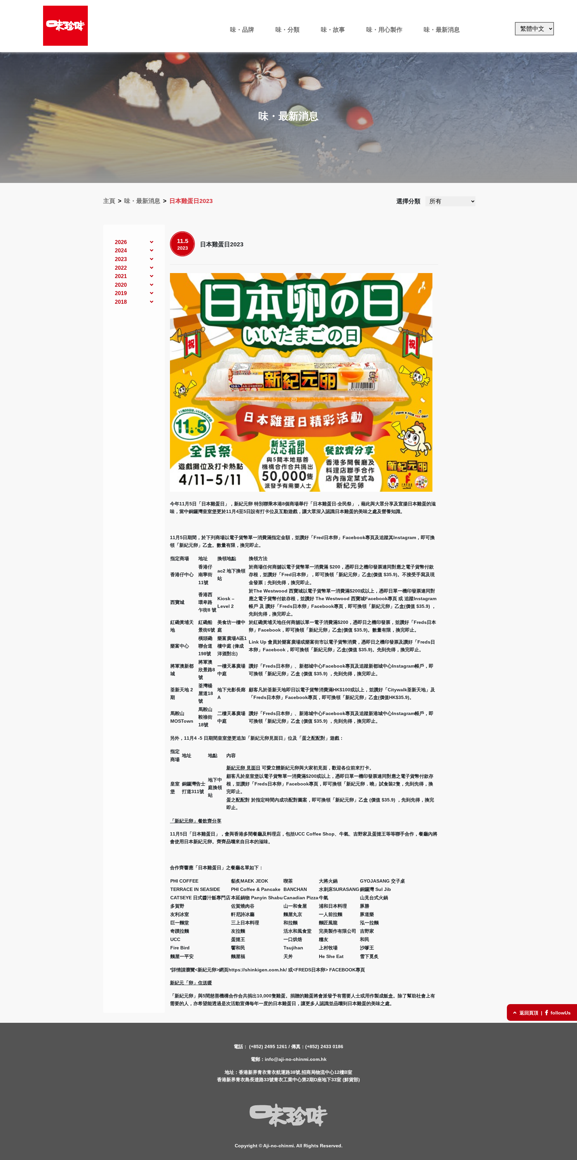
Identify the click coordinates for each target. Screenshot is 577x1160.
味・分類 (287, 29)
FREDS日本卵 (310, 969)
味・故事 (333, 29)
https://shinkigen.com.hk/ (257, 969)
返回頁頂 (529, 1012)
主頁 (109, 201)
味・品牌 (242, 29)
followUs (560, 1012)
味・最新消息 (442, 29)
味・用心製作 (384, 29)
